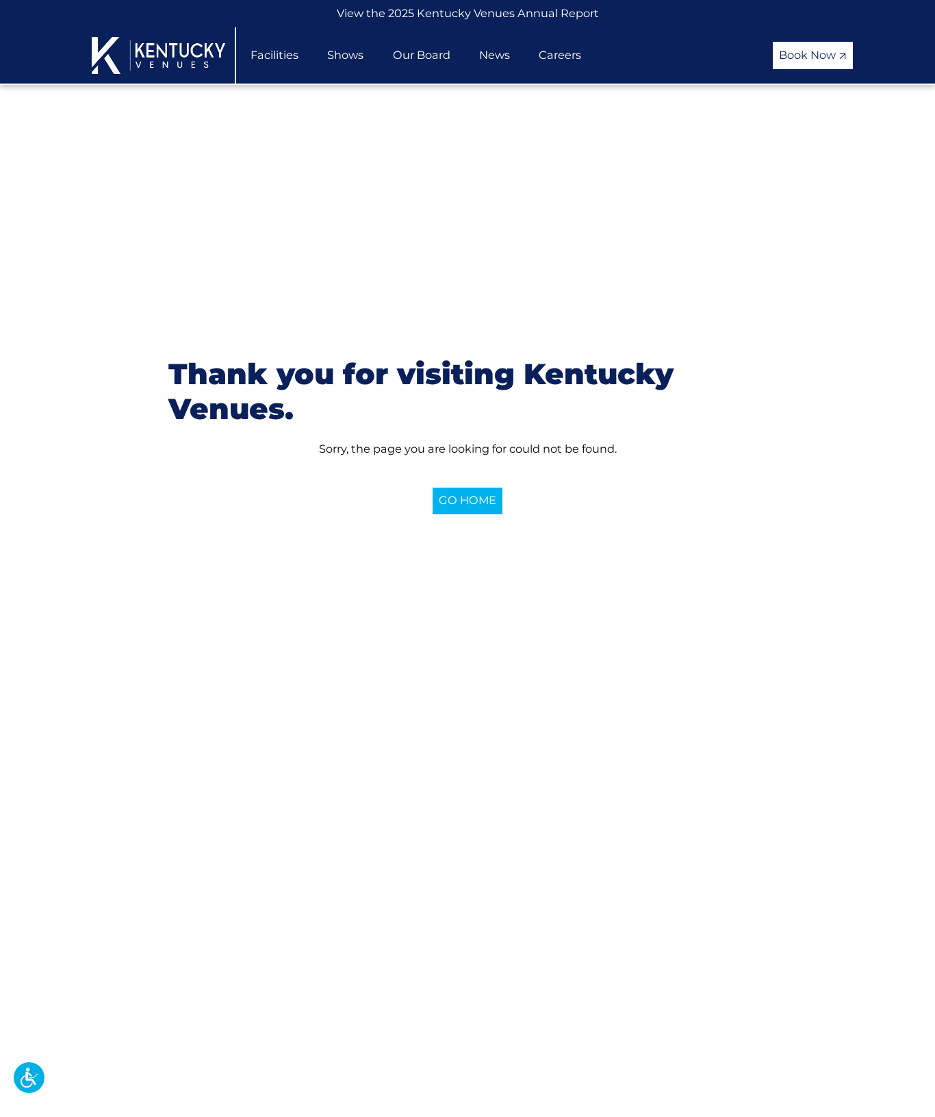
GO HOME (467, 500)
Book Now (808, 55)
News (494, 55)
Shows (345, 55)
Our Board (421, 55)
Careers (560, 55)
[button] (29, 1077)
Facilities (274, 55)
